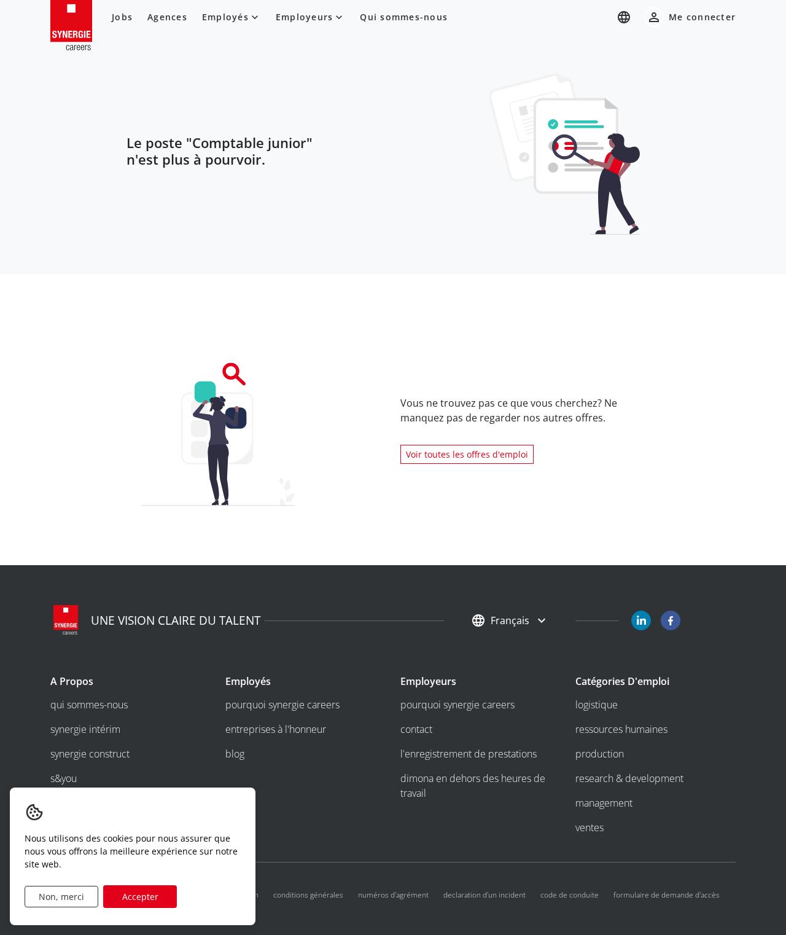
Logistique (596, 704)
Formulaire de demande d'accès (666, 895)
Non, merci (61, 896)
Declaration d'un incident (484, 895)
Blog (234, 754)
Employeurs (304, 17)
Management (603, 803)
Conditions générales (308, 895)
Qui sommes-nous (404, 17)
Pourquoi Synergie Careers (282, 704)
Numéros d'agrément (393, 895)
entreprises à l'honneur (275, 729)
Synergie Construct (90, 754)
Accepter (140, 896)
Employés (225, 17)
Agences (167, 17)
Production (599, 754)
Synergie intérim (85, 729)
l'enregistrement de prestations (468, 754)
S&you (63, 778)
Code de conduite (569, 895)
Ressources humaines (621, 729)
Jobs (122, 17)
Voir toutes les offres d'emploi (467, 454)
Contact (416, 729)
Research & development (629, 778)
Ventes (589, 827)
